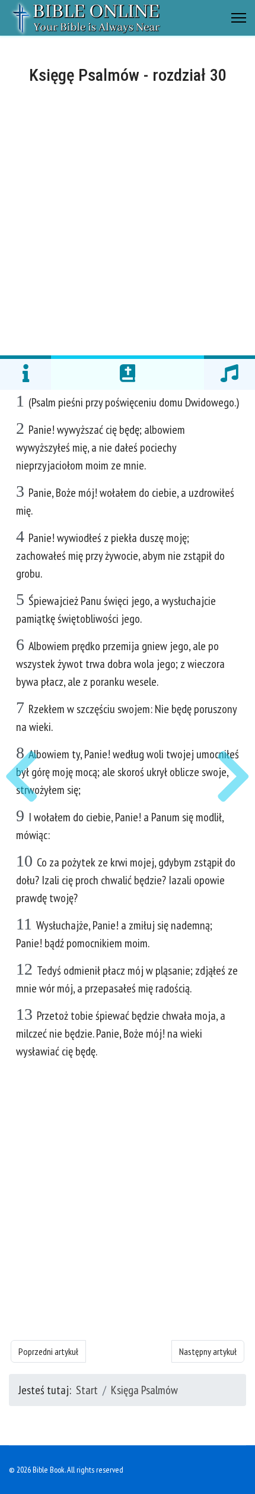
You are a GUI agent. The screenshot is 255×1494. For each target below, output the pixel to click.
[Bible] (127, 372)
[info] (25, 372)
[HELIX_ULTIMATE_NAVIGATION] (238, 18)
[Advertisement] (127, 218)
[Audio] (229, 372)
